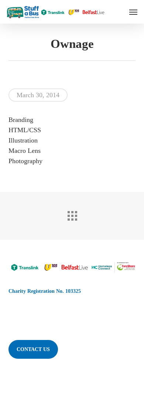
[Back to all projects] (72, 214)
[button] (133, 11)
